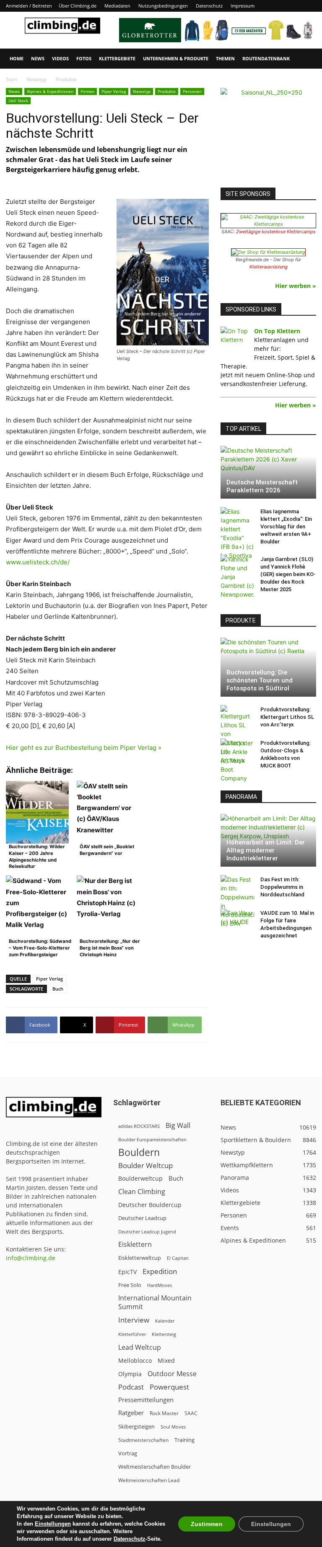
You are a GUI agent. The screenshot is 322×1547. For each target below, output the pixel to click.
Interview (133, 1319)
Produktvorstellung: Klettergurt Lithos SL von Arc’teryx (287, 717)
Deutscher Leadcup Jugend (147, 1231)
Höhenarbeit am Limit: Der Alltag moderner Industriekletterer (265, 850)
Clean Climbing (141, 1191)
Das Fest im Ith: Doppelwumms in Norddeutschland (282, 887)
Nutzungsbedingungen (163, 6)
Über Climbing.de (77, 6)
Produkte (167, 91)
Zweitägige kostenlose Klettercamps (276, 231)
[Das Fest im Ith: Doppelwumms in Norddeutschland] (237, 901)
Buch (57, 989)
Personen (192, 91)
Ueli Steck (18, 100)
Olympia (130, 1374)
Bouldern (139, 1152)
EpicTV (127, 1272)
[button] (306, 59)
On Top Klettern (277, 331)
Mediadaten (117, 6)
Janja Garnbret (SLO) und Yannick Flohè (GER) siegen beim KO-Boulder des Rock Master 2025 (288, 574)
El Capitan (178, 1258)
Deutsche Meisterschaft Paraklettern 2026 (262, 486)
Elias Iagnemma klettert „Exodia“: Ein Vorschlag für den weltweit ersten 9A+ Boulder (286, 526)
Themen (225, 58)
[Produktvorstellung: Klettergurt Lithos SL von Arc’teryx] (237, 734)
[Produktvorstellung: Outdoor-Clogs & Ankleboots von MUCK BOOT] (237, 761)
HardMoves (159, 1285)
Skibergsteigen (136, 1426)
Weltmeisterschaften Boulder (154, 1466)
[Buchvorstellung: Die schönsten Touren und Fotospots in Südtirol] (268, 667)
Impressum (242, 6)
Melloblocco (135, 1360)
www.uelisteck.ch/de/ (38, 562)
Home (16, 58)
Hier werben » (295, 286)
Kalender (164, 1321)
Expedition (160, 1271)
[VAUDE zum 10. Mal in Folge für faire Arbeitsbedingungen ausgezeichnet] (237, 921)
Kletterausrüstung (268, 267)
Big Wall (178, 1125)
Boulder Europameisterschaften (152, 1139)
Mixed (166, 1360)
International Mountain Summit (155, 1302)
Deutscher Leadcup (142, 1218)
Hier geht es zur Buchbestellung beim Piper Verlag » (83, 748)
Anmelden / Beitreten (29, 6)
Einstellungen (53, 1524)
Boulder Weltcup (145, 1165)
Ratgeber (131, 1412)
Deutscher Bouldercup (150, 1205)
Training (184, 1440)
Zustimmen (207, 1524)
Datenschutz (209, 6)
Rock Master (164, 1413)
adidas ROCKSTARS (139, 1126)
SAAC (190, 1413)
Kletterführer (132, 1334)
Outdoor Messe (172, 1373)
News (37, 58)
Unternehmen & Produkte (175, 58)
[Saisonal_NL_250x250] (268, 135)
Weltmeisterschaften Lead (148, 1480)
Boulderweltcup (140, 1178)
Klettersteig (164, 1334)
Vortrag (127, 1453)
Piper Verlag (113, 91)
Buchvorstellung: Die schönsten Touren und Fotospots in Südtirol (259, 680)
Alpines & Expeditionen (50, 91)
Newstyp (36, 79)
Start (11, 79)
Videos (60, 58)
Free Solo (129, 1285)
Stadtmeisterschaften (143, 1440)
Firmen (87, 91)
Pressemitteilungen (146, 1399)
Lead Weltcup (139, 1347)
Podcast (131, 1386)
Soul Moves (173, 1426)
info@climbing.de (30, 1258)
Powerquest (169, 1386)
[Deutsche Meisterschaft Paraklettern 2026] (268, 472)
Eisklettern (135, 1244)
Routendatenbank (266, 58)
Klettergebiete (117, 58)
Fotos (83, 58)
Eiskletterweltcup (139, 1257)
